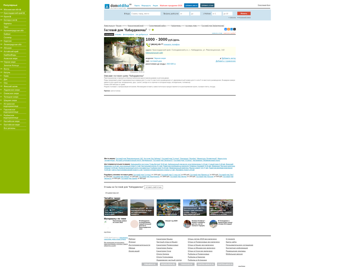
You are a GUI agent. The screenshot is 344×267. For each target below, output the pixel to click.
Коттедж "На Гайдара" (152, 159)
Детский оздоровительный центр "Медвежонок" (134, 160)
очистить (233, 17)
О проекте (230, 239)
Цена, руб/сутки (172, 14)
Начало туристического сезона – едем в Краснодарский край (193, 212)
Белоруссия (9, 20)
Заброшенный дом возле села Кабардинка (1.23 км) (188, 164)
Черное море (160, 58)
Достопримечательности (139, 245)
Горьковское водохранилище (10, 110)
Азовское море (10, 58)
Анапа (159, 212)
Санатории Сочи (163, 251)
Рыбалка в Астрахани (197, 260)
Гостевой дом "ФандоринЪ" (149, 177)
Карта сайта (231, 242)
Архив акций (134, 251)
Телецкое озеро (11, 97)
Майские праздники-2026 (171, 5)
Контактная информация (237, 248)
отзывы (118, 34)
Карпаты (8, 23)
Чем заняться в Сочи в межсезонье (114, 213)
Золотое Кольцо (11, 65)
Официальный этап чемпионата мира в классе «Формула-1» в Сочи (220, 212)
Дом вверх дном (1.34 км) (185, 170)
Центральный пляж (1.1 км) (130, 166)
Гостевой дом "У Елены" (183, 160)
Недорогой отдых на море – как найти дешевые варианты (142, 212)
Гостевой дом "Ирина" (121, 177)
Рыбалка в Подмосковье (198, 254)
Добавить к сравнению (226, 61)
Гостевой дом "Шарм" (129, 178)
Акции (155, 5)
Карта (137, 5)
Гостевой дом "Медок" (178, 177)
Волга (6, 69)
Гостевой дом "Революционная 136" (129, 159)
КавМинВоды (10, 55)
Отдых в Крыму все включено (201, 245)
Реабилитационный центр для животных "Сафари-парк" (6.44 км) (144, 168)
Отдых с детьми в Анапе (167, 214)
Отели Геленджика (164, 257)
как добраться (142, 34)
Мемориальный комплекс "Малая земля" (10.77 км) (188, 168)
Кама (6, 76)
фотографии (128, 34)
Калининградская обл (14, 30)
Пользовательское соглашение (239, 245)
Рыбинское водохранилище (10, 116)
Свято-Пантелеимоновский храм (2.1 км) (127, 170)
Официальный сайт (154, 53)
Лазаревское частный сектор (169, 260)
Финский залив (10, 86)
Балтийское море (12, 124)
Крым (6, 16)
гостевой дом (156, 61)
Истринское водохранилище (10, 105)
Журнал (132, 242)
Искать (244, 13)
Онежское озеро (11, 93)
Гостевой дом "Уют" (226, 175)
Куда (128, 14)
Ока (5, 83)
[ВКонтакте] (225, 29)
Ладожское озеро (12, 90)
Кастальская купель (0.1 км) (151, 166)
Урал (6, 27)
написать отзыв (217, 33)
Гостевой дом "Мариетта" (200, 175)
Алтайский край (11, 51)
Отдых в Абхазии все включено (201, 248)
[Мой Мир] (231, 29)
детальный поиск (245, 17)
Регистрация (262, 5)
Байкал (7, 34)
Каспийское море (12, 121)
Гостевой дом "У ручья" (170, 159)
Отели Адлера (162, 254)
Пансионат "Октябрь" (188, 159)
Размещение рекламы (236, 251)
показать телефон (172, 44)
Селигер (7, 37)
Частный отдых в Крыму (167, 242)
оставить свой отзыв (153, 187)
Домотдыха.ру (109, 26)
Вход (268, 5)
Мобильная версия (234, 254)
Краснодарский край (137, 208)
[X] (234, 29)
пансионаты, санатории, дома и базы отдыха (116, 238)
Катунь (7, 72)
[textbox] (145, 13)
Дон (5, 79)
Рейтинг (208, 14)
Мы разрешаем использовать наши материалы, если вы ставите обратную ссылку (116, 244)
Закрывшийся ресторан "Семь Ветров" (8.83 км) (149, 164)
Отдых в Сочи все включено (200, 251)
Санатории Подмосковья (167, 245)
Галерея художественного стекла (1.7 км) (159, 170)
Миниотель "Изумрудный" (207, 159)
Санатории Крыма (164, 239)
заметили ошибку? (229, 33)
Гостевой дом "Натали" (205, 177)
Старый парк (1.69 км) (216, 164)
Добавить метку (229, 58)
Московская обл (11, 9)
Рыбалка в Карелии (196, 257)
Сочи (106, 210)
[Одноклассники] (228, 29)
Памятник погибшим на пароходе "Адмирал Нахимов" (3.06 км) (187, 166)
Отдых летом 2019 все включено (202, 239)
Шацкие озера (10, 100)
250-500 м (171, 64)
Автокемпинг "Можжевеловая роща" (206, 160)
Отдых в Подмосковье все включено (204, 242)
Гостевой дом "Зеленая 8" (163, 160)
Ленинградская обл (13, 44)
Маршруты (146, 5)
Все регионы (9, 128)
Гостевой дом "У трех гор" (171, 175)
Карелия (8, 41)
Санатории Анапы (164, 248)
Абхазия (8, 48)
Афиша (132, 248)
